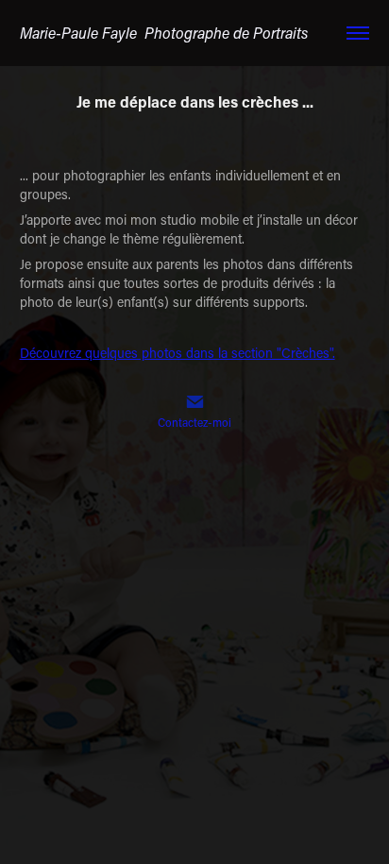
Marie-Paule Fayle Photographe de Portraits (164, 32)
